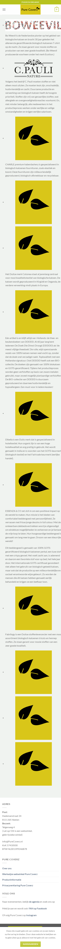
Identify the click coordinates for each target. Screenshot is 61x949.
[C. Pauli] (34, 68)
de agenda (34, 901)
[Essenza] (33, 484)
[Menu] (4, 9)
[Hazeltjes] (33, 763)
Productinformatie (11, 879)
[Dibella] (33, 413)
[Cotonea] (33, 247)
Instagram (31, 915)
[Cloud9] (33, 202)
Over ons (7, 868)
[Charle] (33, 138)
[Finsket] (33, 717)
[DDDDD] (33, 311)
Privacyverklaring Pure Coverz (17, 885)
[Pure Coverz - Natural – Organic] (30, 9)
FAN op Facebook (37, 908)
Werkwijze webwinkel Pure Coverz (19, 874)
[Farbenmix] (33, 671)
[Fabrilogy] (33, 608)
